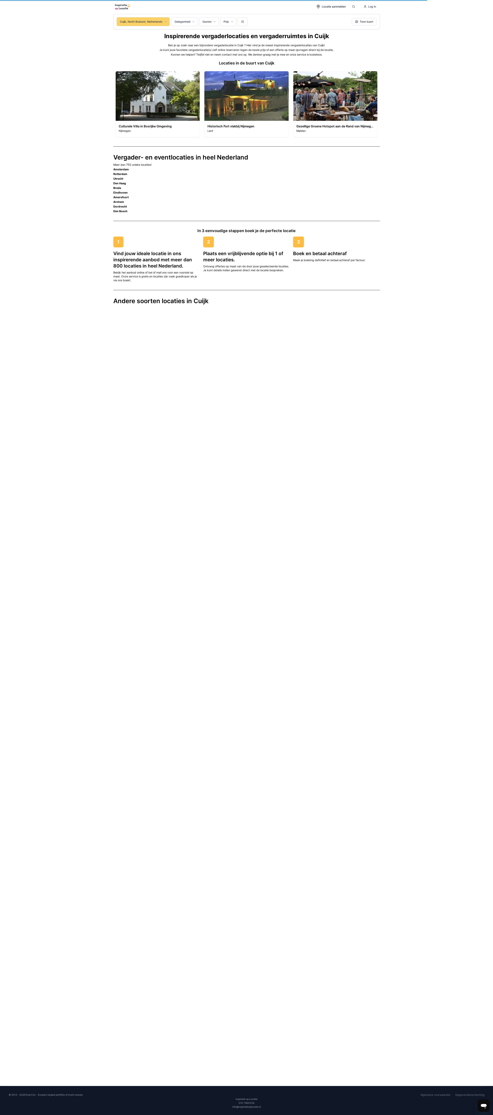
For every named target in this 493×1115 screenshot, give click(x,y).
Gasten (207, 21)
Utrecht (118, 178)
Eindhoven (120, 192)
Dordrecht (120, 206)
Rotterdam (120, 174)
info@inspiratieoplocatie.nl (246, 1106)
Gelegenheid (182, 21)
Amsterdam (121, 169)
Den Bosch (120, 211)
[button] (157, 104)
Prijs (226, 21)
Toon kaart (366, 21)
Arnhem (118, 201)
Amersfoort (121, 197)
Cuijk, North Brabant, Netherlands (141, 21)
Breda (117, 188)
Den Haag (119, 183)
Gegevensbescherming (469, 1094)
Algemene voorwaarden (436, 1094)
